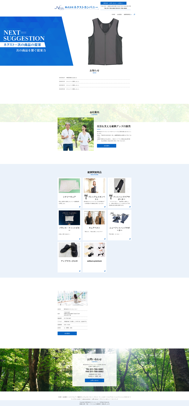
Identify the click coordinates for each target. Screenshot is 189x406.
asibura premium (86, 399)
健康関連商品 (127, 14)
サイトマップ (115, 399)
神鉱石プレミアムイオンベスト (84, 397)
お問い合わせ (94, 380)
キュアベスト (110, 397)
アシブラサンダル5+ (76, 399)
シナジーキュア (72, 397)
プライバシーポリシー (105, 399)
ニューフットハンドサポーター (122, 397)
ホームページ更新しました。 (73, 81)
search (134, 14)
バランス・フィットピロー (100, 397)
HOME (113, 14)
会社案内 (119, 14)
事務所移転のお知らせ (71, 77)
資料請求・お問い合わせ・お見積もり (113, 3)
